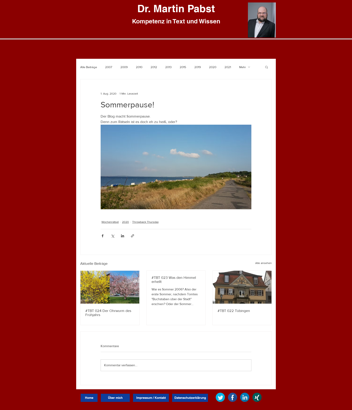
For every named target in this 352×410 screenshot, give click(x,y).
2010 (139, 67)
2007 (108, 67)
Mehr (242, 67)
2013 (168, 67)
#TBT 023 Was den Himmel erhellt (174, 280)
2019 (197, 67)
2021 (227, 67)
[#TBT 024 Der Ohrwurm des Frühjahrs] (109, 287)
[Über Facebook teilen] (102, 236)
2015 (183, 67)
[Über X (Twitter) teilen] (112, 236)
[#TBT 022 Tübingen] (242, 287)
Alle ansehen (263, 263)
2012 (154, 67)
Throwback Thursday (145, 222)
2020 (212, 67)
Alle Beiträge (88, 67)
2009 (124, 67)
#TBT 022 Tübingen (234, 311)
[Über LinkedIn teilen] (122, 236)
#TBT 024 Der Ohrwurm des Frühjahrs (108, 313)
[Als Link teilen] (132, 236)
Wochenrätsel (110, 222)
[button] (266, 67)
